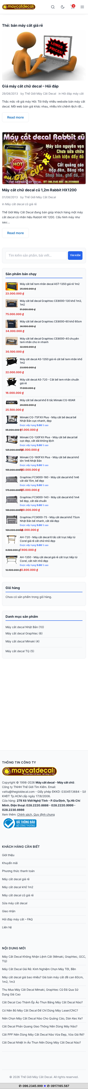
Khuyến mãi (10, 863)
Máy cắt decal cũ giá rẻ (21, 204)
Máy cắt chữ (65, 782)
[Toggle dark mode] (62, 7)
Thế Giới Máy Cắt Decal (40, 93)
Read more (15, 117)
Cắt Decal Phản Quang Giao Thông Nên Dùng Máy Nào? (39, 1026)
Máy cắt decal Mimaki (20, 641)
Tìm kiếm (75, 255)
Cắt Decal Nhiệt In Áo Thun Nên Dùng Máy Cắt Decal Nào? (41, 1042)
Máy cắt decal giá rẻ (15, 879)
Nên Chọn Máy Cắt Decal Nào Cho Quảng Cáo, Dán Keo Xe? (42, 1018)
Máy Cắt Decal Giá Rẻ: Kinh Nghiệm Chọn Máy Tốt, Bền (39, 969)
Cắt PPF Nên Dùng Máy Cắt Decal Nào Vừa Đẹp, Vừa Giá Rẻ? (43, 1034)
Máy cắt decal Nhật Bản (22, 627)
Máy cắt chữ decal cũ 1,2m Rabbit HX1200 (39, 190)
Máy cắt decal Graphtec (22, 633)
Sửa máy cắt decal (14, 903)
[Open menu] (82, 7)
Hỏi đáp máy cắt (73, 93)
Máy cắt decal (45, 782)
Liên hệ (7, 927)
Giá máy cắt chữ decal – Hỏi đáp (30, 86)
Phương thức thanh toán (18, 871)
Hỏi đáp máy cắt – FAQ (17, 919)
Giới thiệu (8, 855)
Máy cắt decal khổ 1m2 (17, 887)
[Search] (52, 7)
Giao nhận (8, 911)
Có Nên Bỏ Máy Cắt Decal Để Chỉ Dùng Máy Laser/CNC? (40, 1010)
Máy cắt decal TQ (17, 651)
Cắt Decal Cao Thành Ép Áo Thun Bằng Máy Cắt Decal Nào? (42, 1002)
